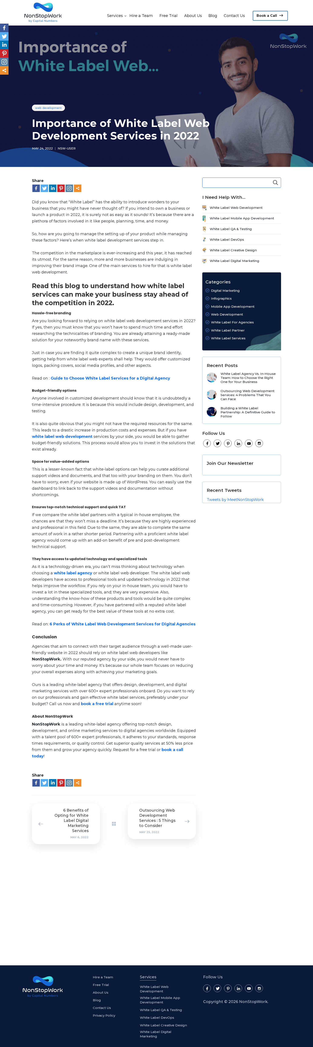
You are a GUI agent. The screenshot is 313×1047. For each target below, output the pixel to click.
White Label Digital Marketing (234, 261)
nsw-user (67, 148)
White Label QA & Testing (231, 229)
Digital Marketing (225, 291)
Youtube (249, 443)
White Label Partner (228, 330)
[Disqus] (111, 904)
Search (275, 182)
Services (115, 15)
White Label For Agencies (232, 322)
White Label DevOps (227, 240)
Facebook (207, 443)
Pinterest (228, 443)
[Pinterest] (61, 188)
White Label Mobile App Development (242, 218)
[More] (77, 188)
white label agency (73, 573)
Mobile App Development (232, 306)
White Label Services (228, 338)
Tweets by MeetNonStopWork (235, 499)
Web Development (48, 108)
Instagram (259, 443)
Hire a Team (141, 15)
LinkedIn (238, 443)
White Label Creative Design (233, 250)
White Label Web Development (236, 208)
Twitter (217, 443)
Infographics (221, 298)
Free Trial (168, 15)
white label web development (62, 436)
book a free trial (97, 703)
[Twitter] (44, 188)
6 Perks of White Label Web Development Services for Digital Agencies (122, 624)
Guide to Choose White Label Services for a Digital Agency (110, 378)
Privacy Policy (104, 1015)
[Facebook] (36, 188)
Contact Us (234, 15)
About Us (193, 15)
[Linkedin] (52, 188)
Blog (212, 15)
